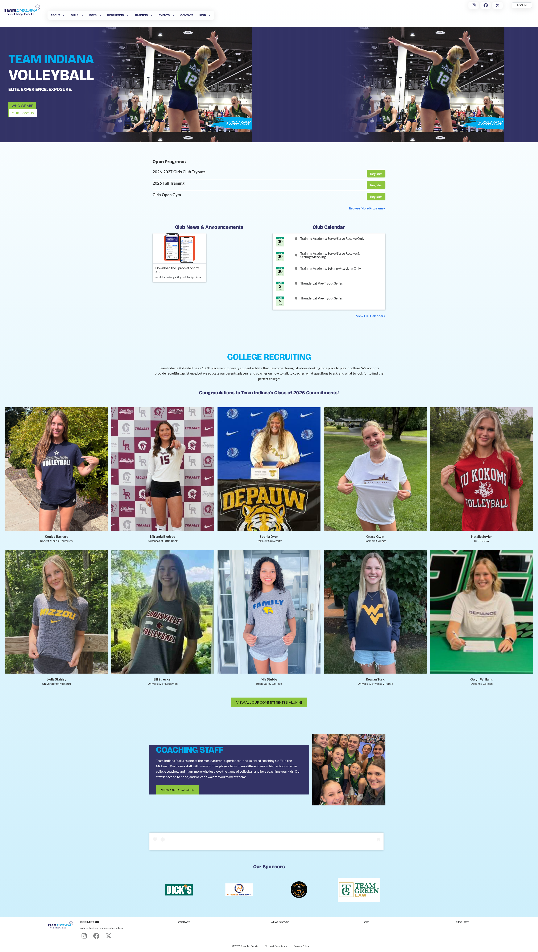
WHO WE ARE (22, 105)
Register (376, 174)
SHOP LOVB (462, 922)
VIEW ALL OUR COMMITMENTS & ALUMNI (269, 702)
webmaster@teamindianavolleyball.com (102, 927)
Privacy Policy (301, 946)
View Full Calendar (369, 316)
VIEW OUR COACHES (177, 790)
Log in (522, 5)
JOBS (366, 922)
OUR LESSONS (23, 113)
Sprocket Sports (249, 946)
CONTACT (184, 922)
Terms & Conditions (276, 946)
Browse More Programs (366, 208)
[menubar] (130, 15)
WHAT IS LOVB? (280, 922)
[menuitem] (58, 15)
